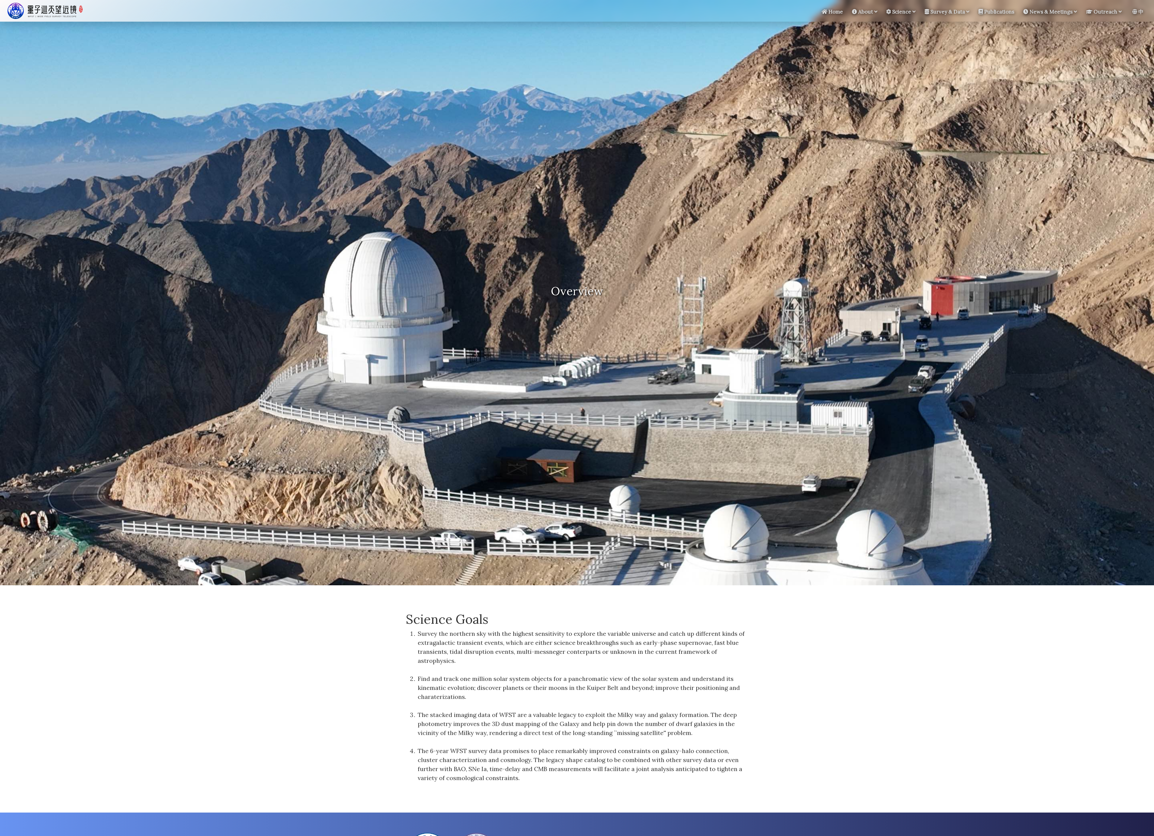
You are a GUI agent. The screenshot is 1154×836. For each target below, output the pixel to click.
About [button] (865, 11)
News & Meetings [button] (1051, 11)
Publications (998, 11)
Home (835, 11)
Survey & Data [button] (947, 11)
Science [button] (901, 11)
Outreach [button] (1105, 11)
